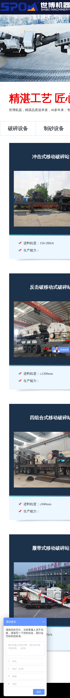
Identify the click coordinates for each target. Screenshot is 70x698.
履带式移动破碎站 (50, 548)
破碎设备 (18, 128)
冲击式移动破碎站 (50, 156)
